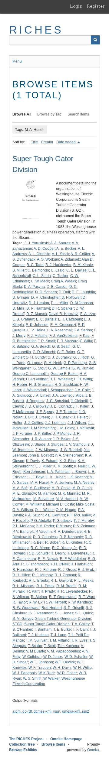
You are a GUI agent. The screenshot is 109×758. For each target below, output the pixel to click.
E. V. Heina (36, 330)
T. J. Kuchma (38, 635)
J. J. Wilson (77, 423)
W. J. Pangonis (24, 673)
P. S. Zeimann (84, 526)
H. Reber (19, 384)
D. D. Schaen (46, 292)
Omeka (93, 750)
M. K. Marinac (69, 493)
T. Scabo (35, 646)
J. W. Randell (71, 450)
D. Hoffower (71, 297)
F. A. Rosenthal (59, 330)
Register (96, 6)
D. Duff (64, 292)
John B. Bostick (40, 455)
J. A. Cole (82, 390)
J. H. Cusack (61, 417)
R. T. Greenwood (63, 597)
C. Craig (57, 270)
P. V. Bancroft (23, 531)
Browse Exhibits (23, 750)
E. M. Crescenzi (63, 325)
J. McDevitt (85, 428)
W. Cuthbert (31, 657)
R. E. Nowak (48, 559)
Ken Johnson (34, 472)
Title (34, 142)
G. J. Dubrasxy (59, 357)
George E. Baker (64, 374)
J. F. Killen (81, 406)
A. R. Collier (80, 254)
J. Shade (38, 444)
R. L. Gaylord (61, 580)
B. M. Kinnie (83, 265)
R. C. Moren (40, 548)
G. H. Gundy (36, 357)
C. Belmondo (38, 270)
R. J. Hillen (21, 575)
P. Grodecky (62, 521)
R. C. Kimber (71, 542)
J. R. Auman (41, 439)
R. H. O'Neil (59, 564)
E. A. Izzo (87, 314)
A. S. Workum (48, 259)
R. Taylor (19, 602)
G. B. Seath (61, 346)
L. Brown (78, 472)
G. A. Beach (40, 346)
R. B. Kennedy (71, 537)
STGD (17, 624)
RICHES (36, 30)
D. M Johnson (81, 303)
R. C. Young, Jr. (64, 548)
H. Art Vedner (37, 379)
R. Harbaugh (81, 564)
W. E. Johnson (41, 662)
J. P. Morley (62, 433)
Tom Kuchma (68, 646)
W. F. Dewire (65, 662)
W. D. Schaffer (76, 657)
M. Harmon (47, 493)
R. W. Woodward (26, 608)
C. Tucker (60, 276)
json (56, 711)
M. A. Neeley (84, 482)
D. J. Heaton (39, 303)
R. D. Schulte (38, 553)
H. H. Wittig (83, 379)
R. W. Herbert (55, 602)
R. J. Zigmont (65, 575)
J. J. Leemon (55, 423)
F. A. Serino (83, 330)
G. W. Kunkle (82, 368)
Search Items (78, 114)
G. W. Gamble (59, 368)
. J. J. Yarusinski (36, 243)
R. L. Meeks (83, 580)
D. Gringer (20, 297)
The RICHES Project (26, 739)
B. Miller (19, 270)
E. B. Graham (23, 319)
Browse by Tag (49, 114)
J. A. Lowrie (61, 395)
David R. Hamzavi (63, 314)
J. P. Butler (42, 433)
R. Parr (33, 591)
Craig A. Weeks (63, 281)
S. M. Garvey (22, 618)
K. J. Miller (43, 466)
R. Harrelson (22, 570)
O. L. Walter (44, 510)
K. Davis (33, 461)
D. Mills (18, 308)
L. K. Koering (77, 477)
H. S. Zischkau (66, 384)
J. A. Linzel (41, 395)
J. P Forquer (22, 433)
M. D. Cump (82, 488)
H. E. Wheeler (60, 379)
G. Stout (39, 368)
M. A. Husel (39, 482)
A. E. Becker (66, 248)
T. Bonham (42, 629)
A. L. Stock (60, 254)
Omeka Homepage (66, 739)
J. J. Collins (33, 423)
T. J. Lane (58, 635)
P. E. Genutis (55, 515)
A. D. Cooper (44, 248)
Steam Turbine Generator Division (63, 618)
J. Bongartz (35, 401)
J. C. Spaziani (57, 401)
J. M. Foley (65, 428)
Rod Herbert (51, 608)
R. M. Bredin (66, 586)
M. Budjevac (39, 488)
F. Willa (86, 341)
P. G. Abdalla (41, 521)
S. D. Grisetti (74, 608)
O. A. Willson (22, 510)
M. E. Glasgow (24, 493)
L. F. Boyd (36, 477)
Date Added (66, 142)
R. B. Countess (45, 537)
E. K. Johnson (37, 325)
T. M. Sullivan (37, 640)
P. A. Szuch (34, 515)
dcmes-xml (42, 711)
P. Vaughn (43, 531)
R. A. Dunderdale (68, 531)
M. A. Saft (20, 488)
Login (76, 6)
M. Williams (34, 504)
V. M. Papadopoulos (63, 651)
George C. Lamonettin (30, 374)
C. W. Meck (40, 281)
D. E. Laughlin (83, 292)
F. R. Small (46, 341)
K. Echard (49, 461)
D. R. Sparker (63, 308)
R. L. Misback (23, 586)
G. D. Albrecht (44, 352)
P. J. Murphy (84, 521)
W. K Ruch (46, 673)
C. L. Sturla (42, 276)
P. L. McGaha (23, 526)
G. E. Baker (66, 352)
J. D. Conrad (60, 406)
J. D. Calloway (36, 406)
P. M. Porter (45, 526)
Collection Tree (22, 744)
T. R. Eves (79, 640)
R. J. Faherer (45, 570)
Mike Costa (85, 504)
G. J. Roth (81, 357)
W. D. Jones (53, 657)
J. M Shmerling (42, 428)
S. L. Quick (84, 613)
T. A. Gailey (80, 624)
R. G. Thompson (34, 564)
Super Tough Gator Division (47, 624)
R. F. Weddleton (73, 559)
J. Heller (80, 417)
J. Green (42, 417)
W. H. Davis (62, 667)
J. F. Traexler (66, 412)
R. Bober (52, 542)
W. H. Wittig (82, 667)
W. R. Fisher (67, 673)
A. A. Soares (60, 243)
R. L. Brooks (39, 580)
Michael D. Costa (60, 504)
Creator (47, 142)
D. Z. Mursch (36, 314)
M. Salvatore (43, 499)
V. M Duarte (35, 651)
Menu (17, 61)
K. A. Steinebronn (69, 455)
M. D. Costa (61, 488)
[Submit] (95, 39)
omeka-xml (71, 711)
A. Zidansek (70, 259)
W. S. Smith (32, 678)
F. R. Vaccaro (67, 341)
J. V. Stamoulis (77, 444)
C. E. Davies (76, 270)
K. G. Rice (67, 461)
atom (16, 711)
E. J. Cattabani (70, 319)
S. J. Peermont (41, 613)
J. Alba (78, 395)
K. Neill (80, 466)
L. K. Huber (55, 477)
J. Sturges (55, 444)
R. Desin (58, 553)
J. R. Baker (62, 439)
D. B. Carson (57, 287)
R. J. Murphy (42, 575)
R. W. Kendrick (80, 602)
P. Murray (63, 526)
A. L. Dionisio (39, 254)
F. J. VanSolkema (63, 335)
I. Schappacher (60, 390)
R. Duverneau (78, 553)
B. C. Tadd (35, 265)
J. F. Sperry (45, 412)
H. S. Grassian (41, 384)
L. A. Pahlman (58, 472)
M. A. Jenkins (61, 482)
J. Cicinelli (79, 401)
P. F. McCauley (79, 515)
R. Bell (37, 542)
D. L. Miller (59, 303)
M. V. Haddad (67, 499)
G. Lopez (34, 363)
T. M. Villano (59, 640)
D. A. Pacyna (34, 287)
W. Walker (51, 678)
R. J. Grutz (86, 570)
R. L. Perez (45, 586)
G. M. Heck (53, 363)
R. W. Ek (35, 602)
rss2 (85, 711)
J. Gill (28, 417)
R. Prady (48, 591)
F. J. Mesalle (37, 335)
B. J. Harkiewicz (58, 265)
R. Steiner (39, 597)
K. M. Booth (62, 466)
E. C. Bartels (46, 319)
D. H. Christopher (45, 297)
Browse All (21, 114)
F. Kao (84, 335)
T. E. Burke (62, 629)
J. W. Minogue (46, 450)
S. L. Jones (64, 613)
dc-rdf (27, 711)
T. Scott (50, 646)
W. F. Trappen (39, 667)
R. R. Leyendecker (72, 591)
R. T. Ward (86, 597)
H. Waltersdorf (34, 390)
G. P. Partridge (75, 363)
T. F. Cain (80, 629)
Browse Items (53, 744)
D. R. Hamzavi (38, 308)
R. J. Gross (67, 570)
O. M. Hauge (66, 510)
